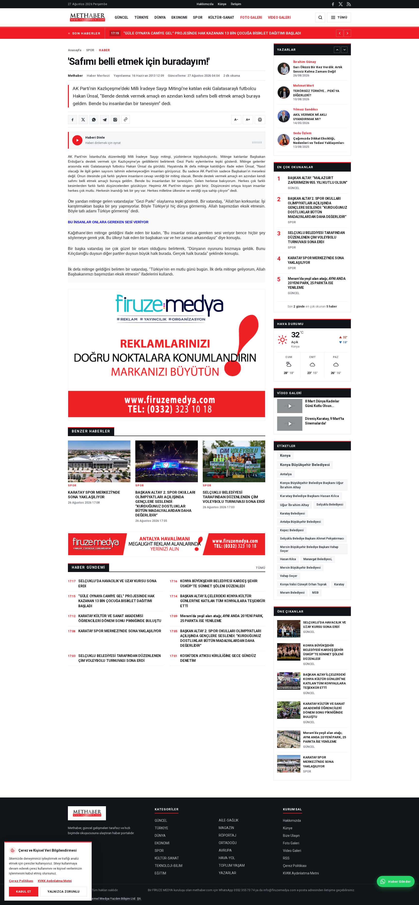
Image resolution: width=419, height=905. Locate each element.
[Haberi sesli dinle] (77, 140)
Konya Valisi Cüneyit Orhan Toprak (303, 584)
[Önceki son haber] (339, 33)
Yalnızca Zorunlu (64, 891)
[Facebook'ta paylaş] (72, 119)
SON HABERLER (86, 33)
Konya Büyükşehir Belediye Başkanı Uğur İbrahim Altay (312, 485)
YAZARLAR (227, 873)
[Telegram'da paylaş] (104, 119)
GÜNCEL (122, 17)
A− (236, 119)
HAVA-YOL (227, 858)
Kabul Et (23, 891)
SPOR (197, 17)
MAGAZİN (226, 828)
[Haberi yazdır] (260, 119)
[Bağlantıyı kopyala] (125, 119)
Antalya (286, 474)
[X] (340, 4)
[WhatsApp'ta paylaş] (93, 119)
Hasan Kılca (288, 559)
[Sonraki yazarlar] (344, 50)
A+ (248, 119)
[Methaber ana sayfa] (87, 17)
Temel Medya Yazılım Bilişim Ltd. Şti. (116, 898)
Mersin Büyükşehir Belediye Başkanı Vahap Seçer (309, 549)
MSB (315, 592)
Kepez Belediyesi (292, 530)
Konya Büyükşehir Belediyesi (305, 465)
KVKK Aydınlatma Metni (301, 873)
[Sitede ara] (320, 17)
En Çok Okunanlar (295, 167)
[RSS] (348, 4)
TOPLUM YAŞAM (232, 865)
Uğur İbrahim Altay (294, 505)
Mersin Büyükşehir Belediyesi (300, 567)
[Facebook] (333, 4)
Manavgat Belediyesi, (317, 559)
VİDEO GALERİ (279, 17)
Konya (285, 455)
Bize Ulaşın (291, 836)
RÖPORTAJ (227, 835)
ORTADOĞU (228, 843)
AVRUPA (225, 850)
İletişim (236, 4)
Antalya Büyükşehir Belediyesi (300, 521)
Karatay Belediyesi (292, 513)
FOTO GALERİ (251, 17)
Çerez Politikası (294, 866)
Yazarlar (286, 49)
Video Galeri (289, 393)
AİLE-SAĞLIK (228, 820)
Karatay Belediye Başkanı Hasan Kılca (309, 496)
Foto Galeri (291, 843)
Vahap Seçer (288, 576)
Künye (222, 4)
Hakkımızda (205, 4)
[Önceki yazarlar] (337, 50)
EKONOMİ (179, 17)
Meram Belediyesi (292, 592)
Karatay (339, 584)
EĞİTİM (160, 873)
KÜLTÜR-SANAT (221, 17)
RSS (286, 858)
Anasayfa (74, 50)
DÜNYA (160, 17)
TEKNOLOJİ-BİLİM (168, 866)
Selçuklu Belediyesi (329, 504)
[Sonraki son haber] (347, 33)
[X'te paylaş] (83, 119)
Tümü (260, 568)
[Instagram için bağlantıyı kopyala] (115, 119)
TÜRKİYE (141, 17)
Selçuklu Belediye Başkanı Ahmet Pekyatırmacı (312, 538)
